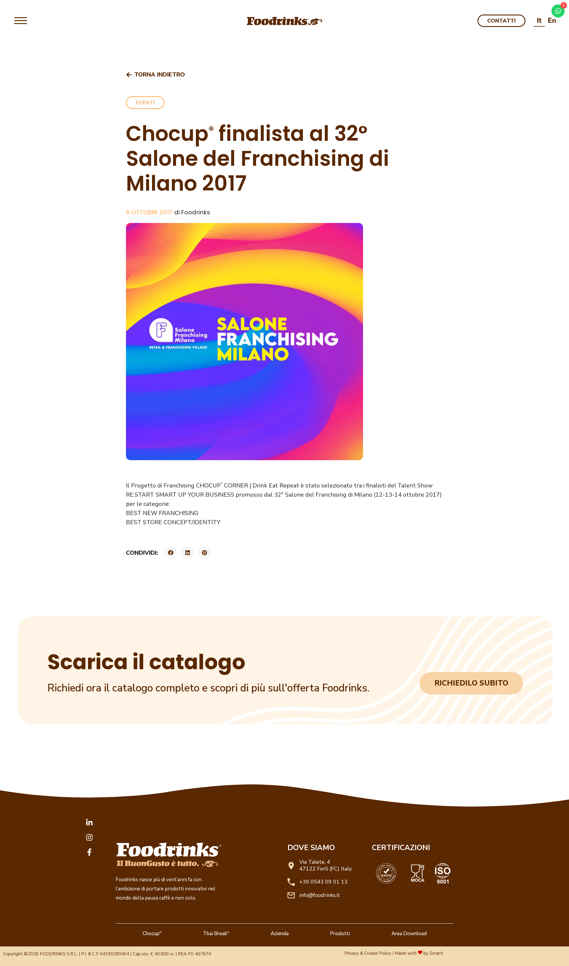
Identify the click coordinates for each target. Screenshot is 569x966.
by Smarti (433, 953)
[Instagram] (89, 837)
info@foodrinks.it (319, 895)
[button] (170, 552)
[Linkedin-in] (89, 822)
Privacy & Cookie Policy (367, 953)
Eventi (145, 102)
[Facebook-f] (89, 852)
